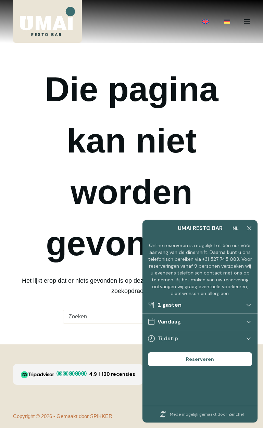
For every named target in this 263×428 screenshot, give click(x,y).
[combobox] (125, 316)
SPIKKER (101, 416)
